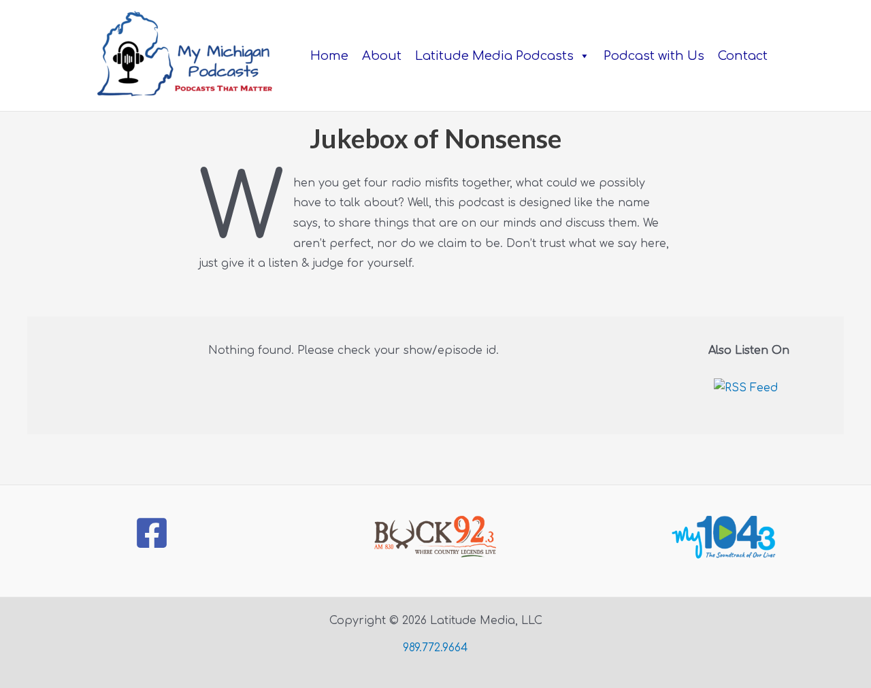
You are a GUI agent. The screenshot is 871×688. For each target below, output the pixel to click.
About (381, 56)
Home (329, 56)
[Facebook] (152, 533)
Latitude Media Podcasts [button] (494, 56)
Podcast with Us (654, 56)
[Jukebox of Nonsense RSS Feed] (749, 393)
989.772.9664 (435, 648)
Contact (743, 56)
